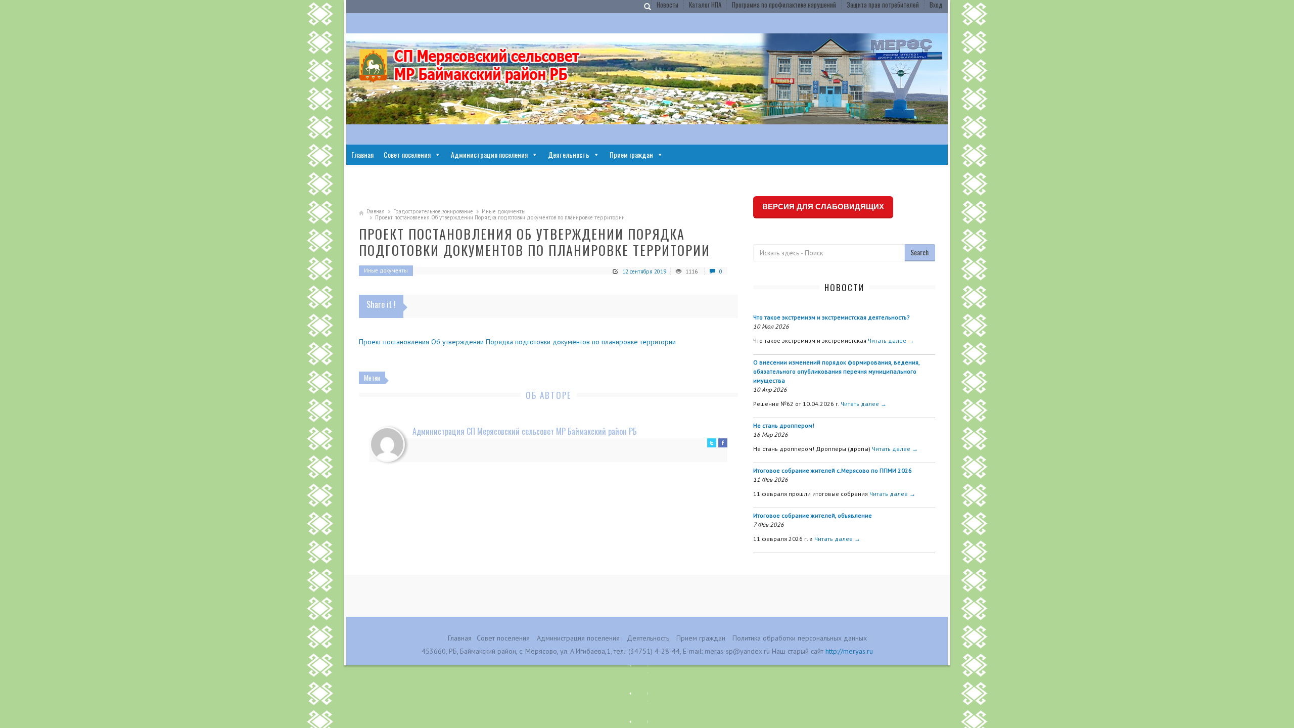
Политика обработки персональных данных (799, 638)
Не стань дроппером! (783, 425)
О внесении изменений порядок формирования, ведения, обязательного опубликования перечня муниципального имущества (836, 371)
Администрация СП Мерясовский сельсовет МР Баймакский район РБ (524, 431)
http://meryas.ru (849, 651)
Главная (362, 154)
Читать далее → (891, 340)
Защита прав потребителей (883, 4)
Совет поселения (407, 154)
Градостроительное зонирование (433, 211)
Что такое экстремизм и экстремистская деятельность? (831, 317)
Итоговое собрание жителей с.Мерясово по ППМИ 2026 (832, 470)
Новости (667, 4)
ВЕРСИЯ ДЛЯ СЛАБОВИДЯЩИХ (823, 206)
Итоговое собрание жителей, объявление (812, 515)
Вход (936, 4)
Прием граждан (631, 154)
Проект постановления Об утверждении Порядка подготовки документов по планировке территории (517, 341)
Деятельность (568, 154)
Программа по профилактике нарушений (784, 4)
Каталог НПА (705, 4)
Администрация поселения (489, 154)
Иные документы (504, 211)
